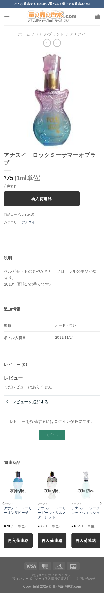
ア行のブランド (50, 34)
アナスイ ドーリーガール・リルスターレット (52, 512)
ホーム (24, 34)
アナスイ (78, 34)
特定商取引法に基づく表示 (51, 575)
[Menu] (7, 16)
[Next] (100, 513)
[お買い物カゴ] (97, 16)
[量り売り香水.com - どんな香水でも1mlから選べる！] (52, 16)
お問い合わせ (86, 578)
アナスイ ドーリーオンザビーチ (18, 510)
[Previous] (3, 513)
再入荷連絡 (41, 198)
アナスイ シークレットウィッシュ (85, 510)
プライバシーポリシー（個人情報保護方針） (41, 578)
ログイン (52, 434)
